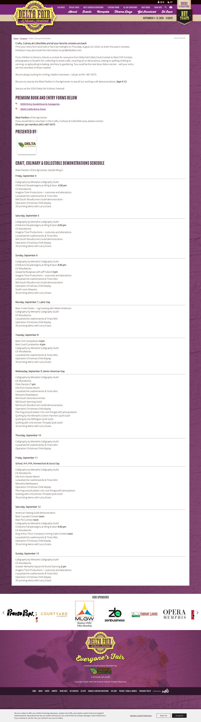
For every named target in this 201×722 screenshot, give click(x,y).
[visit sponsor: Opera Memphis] (123, 615)
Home (16, 38)
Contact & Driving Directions (98, 691)
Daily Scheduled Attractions (93, 8)
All (52, 8)
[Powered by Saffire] (165, 691)
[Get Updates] (171, 7)
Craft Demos (145, 8)
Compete (103, 12)
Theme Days (158, 8)
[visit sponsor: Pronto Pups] (21, 613)
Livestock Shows (113, 8)
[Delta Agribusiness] (27, 144)
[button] (3, 613)
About (72, 12)
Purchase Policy (145, 691)
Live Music (61, 8)
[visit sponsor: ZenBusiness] (62, 615)
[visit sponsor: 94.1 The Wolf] (153, 615)
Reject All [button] (163, 715)
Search (166, 7)
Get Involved (147, 12)
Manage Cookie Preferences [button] (141, 715)
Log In (162, 2)
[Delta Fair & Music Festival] (34, 18)
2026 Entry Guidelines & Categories (40, 104)
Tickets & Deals (185, 17)
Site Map (114, 691)
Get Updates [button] (171, 7)
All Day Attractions (130, 8)
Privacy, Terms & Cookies (128, 691)
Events (86, 12)
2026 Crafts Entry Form (33, 109)
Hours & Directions (185, 4)
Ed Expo (167, 12)
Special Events (74, 8)
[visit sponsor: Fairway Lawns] (93, 615)
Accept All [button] (179, 715)
